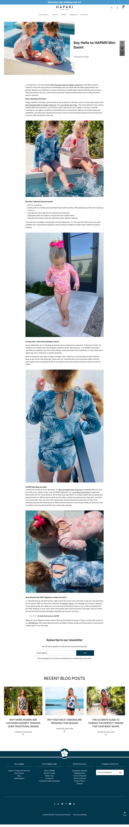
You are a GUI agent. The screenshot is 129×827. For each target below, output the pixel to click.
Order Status (19, 773)
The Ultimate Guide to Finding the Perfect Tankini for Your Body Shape (105, 723)
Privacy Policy (79, 781)
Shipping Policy (79, 773)
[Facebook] (54, 665)
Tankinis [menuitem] (55, 14)
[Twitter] (62, 665)
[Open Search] (111, 7)
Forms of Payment (79, 776)
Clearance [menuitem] (84, 14)
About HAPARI (49, 771)
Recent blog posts (64, 679)
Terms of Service (79, 778)
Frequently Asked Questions (49, 781)
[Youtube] (70, 665)
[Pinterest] (66, 665)
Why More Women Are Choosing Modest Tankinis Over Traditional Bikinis (23, 723)
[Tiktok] (74, 665)
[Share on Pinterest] (122, 53)
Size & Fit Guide (49, 773)
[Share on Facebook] (122, 43)
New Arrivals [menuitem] (44, 14)
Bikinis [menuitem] (63, 14)
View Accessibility (80, 815)
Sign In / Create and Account (19, 771)
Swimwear (73, 14)
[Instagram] (58, 665)
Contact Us (49, 778)
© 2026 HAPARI (48, 815)
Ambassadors (19, 778)
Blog (19, 776)
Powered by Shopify (62, 815)
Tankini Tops (49, 776)
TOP (124, 815)
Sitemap (79, 784)
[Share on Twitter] (122, 48)
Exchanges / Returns (79, 771)
